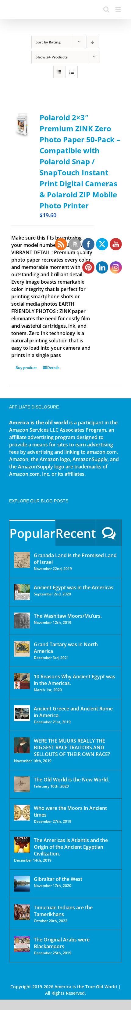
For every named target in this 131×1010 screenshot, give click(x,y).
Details (53, 367)
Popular (32, 533)
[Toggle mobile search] (106, 9)
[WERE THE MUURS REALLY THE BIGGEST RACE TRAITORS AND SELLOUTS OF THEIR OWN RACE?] (22, 745)
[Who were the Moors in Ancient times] (22, 813)
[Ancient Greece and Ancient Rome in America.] (22, 713)
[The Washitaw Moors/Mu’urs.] (22, 620)
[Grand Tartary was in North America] (22, 649)
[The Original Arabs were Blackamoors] (22, 944)
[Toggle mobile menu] (118, 9)
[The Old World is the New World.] (22, 784)
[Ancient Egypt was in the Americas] (22, 592)
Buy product (26, 367)
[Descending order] (92, 42)
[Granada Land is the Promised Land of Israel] (22, 560)
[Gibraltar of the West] (22, 884)
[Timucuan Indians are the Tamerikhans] (22, 912)
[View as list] (71, 72)
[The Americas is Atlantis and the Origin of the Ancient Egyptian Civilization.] (22, 845)
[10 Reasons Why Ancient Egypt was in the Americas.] (22, 681)
